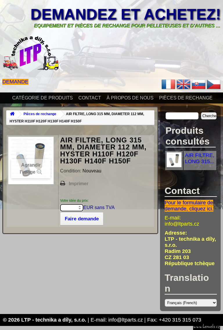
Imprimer (78, 183)
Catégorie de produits (42, 97)
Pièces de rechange (186, 97)
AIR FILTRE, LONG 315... (199, 158)
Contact (89, 97)
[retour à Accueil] (12, 114)
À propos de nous (130, 97)
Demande (15, 82)
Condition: (71, 170)
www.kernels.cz (206, 326)
